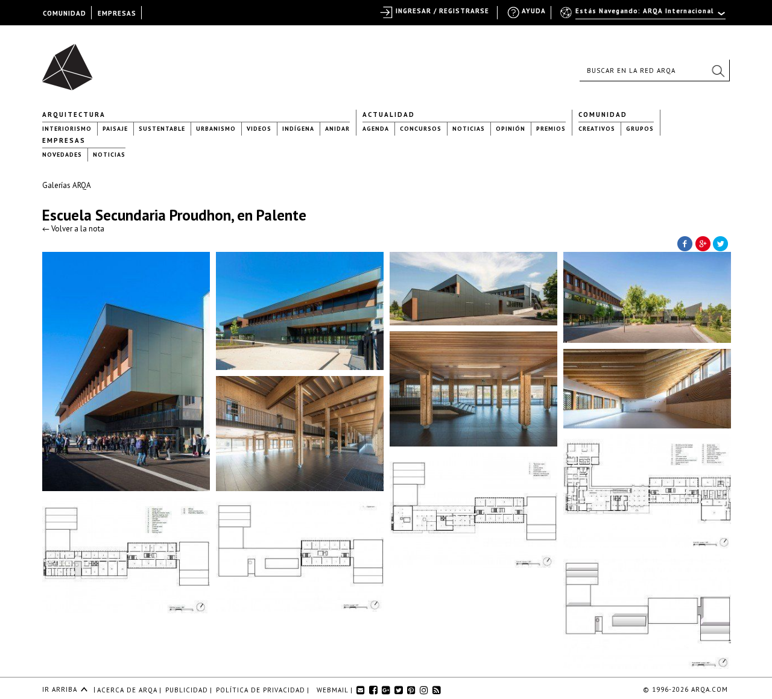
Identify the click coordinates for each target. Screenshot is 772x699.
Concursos (420, 129)
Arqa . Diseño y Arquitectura (71, 61)
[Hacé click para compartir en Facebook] (685, 243)
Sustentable (162, 129)
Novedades (62, 154)
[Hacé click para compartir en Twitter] (721, 243)
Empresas (64, 140)
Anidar (337, 129)
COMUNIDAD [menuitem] (64, 13)
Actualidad (388, 114)
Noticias (468, 129)
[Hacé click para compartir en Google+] (703, 243)
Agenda (375, 129)
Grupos (640, 129)
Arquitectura (74, 114)
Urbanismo (216, 129)
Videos (259, 129)
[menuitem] (643, 16)
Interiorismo (67, 129)
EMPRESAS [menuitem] (117, 13)
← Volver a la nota (73, 229)
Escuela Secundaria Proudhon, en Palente (174, 215)
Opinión (510, 129)
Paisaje (115, 129)
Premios (551, 129)
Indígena (298, 129)
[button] (718, 70)
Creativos (596, 129)
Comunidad (602, 114)
